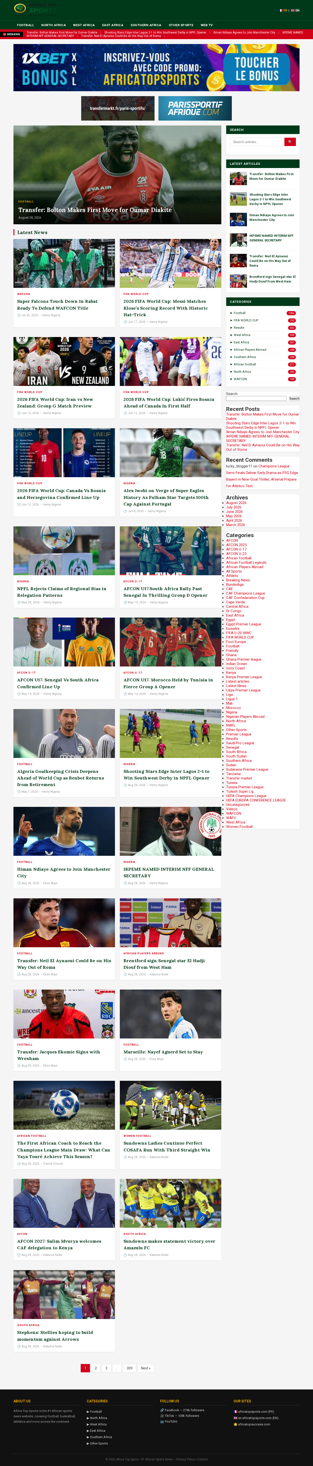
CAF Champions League (245, 593)
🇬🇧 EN (295, 10)
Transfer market (239, 778)
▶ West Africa (97, 1424)
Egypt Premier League (243, 624)
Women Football (137, 1136)
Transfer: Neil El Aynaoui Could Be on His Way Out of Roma (121, 36)
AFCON (22, 1234)
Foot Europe (236, 642)
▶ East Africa (96, 1430)
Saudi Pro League (240, 743)
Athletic (232, 576)
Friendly (232, 650)
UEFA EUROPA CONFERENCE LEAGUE (256, 800)
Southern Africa (146, 25)
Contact (202, 1459)
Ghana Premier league (243, 659)
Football (25, 25)
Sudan (231, 765)
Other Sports (181, 25)
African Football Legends (246, 562)
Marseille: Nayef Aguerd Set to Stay (163, 1052)
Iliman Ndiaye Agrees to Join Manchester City (244, 32)
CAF (229, 589)
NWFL (231, 725)
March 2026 (235, 525)
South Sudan (236, 756)
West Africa (84, 25)
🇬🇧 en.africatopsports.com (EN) (256, 1418)
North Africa (53, 25)
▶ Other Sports (97, 1443)
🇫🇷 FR (283, 10)
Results (232, 738)
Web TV (207, 25)
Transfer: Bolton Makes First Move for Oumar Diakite (62, 32)
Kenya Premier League (244, 677)
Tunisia (231, 782)
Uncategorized (237, 804)
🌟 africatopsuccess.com (252, 1424)
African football (31, 1136)
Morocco (233, 708)
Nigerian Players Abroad (245, 716)
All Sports (234, 571)
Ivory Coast (235, 668)
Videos (231, 809)
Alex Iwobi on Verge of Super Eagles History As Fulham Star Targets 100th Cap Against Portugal (166, 497)
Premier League (238, 734)
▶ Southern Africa (99, 1437)
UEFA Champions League (246, 796)
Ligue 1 (232, 699)
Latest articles (237, 681)
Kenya (231, 672)
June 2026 (234, 511)
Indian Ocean (236, 664)
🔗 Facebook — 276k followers (182, 1410)
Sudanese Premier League (247, 769)
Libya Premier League (243, 690)
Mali (229, 703)
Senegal (232, 747)
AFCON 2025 (236, 545)
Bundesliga (235, 584)
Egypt (230, 620)
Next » (146, 1368)
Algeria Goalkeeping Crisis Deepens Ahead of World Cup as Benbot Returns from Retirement (60, 777)
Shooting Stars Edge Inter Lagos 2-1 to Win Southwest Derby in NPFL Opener (155, 32)
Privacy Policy (185, 1459)
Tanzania (233, 774)
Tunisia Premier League (245, 787)
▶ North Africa (97, 1418)
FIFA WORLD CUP (136, 294)
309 (130, 1368)
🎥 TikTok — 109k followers (179, 1416)
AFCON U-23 (236, 554)
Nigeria (129, 483)
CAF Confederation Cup (245, 598)
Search (231, 394)
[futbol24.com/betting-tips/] (195, 108)
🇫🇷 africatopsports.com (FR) (254, 1411)
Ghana (231, 655)
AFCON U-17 (132, 581)
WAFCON (23, 294)
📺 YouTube (168, 1421)
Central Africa (237, 606)
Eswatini (232, 628)
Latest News (236, 686)
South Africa (134, 1234)
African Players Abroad (143, 953)
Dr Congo (233, 611)
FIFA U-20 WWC (239, 633)
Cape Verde (235, 602)
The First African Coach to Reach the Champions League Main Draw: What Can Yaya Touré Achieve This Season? (63, 1149)
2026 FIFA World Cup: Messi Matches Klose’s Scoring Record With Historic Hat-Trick (165, 307)
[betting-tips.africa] (118, 108)
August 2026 (236, 503)
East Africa (112, 25)
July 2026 (233, 507)
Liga (229, 694)
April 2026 (234, 520)
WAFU (231, 818)
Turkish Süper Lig (240, 791)
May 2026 (234, 516)
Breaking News (238, 580)
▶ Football (94, 1411)
